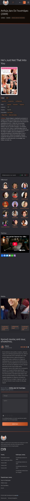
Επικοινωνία (3, 498)
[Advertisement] (15, 43)
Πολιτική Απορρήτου (12, 498)
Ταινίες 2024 (4, 468)
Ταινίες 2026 (4, 462)
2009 (7, 98)
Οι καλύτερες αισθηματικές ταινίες (5, 328)
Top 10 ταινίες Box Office (6, 460)
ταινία (16, 128)
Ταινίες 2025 (4, 465)
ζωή (8, 140)
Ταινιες (8, 17)
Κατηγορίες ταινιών (5, 457)
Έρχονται (5, 480)
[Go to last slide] (3, 309)
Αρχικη (3, 17)
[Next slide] (27, 309)
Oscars (2, 488)
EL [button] (19, 2)
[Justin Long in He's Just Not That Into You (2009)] (15, 308)
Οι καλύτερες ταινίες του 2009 (25, 328)
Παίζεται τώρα (4, 483)
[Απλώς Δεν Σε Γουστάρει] (9, 81)
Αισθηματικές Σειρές (15, 327)
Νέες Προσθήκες (4, 485)
